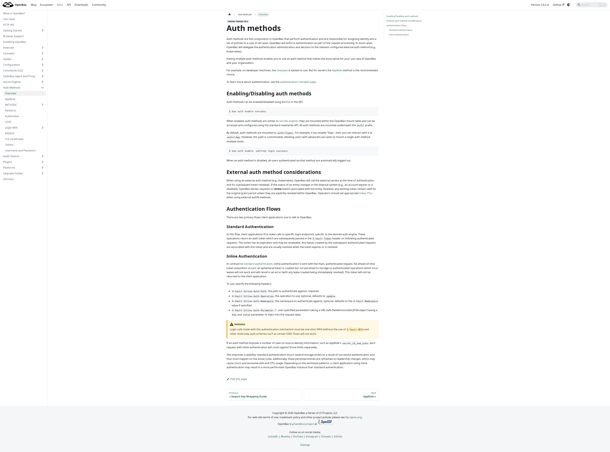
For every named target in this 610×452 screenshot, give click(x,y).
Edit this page (238, 379)
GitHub (557, 5)
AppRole (337, 70)
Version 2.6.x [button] (538, 5)
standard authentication (258, 264)
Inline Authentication (399, 34)
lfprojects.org (353, 417)
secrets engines (288, 121)
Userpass (282, 70)
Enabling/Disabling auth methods (402, 16)
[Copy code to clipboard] (374, 111)
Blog (33, 5)
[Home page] (230, 14)
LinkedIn (273, 436)
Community (99, 5)
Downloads (81, 5)
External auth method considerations (404, 20)
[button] (23, 30)
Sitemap (305, 445)
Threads (326, 436)
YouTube (298, 436)
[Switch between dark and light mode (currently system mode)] (568, 4)
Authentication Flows (396, 25)
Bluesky (285, 436)
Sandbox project (304, 424)
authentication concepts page (298, 82)
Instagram (312, 436)
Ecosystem (46, 5)
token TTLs (365, 193)
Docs (60, 5)
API (69, 5)
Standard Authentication (400, 30)
